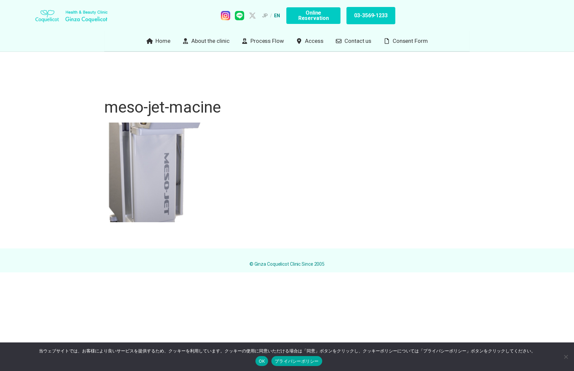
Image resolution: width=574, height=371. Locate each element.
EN (277, 15)
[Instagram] (225, 15)
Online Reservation (313, 15)
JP (265, 15)
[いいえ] (565, 356)
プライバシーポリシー (297, 361)
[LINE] (239, 15)
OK (262, 361)
